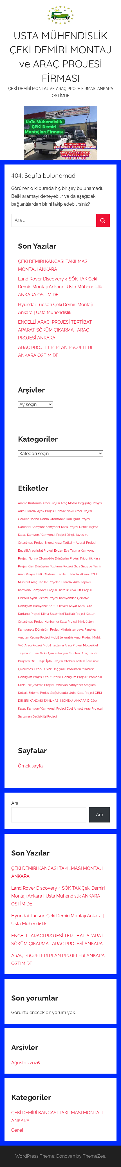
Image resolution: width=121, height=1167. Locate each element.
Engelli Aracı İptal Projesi (35, 550)
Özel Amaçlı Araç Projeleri (85, 708)
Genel (17, 1130)
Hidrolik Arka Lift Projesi (74, 590)
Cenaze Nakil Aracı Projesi (73, 511)
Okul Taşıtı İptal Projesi (47, 661)
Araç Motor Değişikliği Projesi (81, 503)
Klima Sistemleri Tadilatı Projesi (63, 613)
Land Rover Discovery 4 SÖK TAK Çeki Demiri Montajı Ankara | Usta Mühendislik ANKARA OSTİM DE (60, 286)
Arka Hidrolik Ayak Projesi (36, 511)
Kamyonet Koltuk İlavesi (50, 605)
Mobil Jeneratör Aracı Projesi (71, 637)
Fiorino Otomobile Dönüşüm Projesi (53, 558)
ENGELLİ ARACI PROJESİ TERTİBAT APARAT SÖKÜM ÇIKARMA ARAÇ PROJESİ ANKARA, (55, 330)
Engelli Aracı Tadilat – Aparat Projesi (69, 542)
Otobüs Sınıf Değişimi (49, 669)
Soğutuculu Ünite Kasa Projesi (72, 692)
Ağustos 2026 (25, 1062)
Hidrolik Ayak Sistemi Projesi (38, 598)
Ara (15, 803)
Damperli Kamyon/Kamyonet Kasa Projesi (48, 526)
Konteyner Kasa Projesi (60, 621)
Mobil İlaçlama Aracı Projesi (62, 645)
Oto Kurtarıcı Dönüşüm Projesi (64, 677)
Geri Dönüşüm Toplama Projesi (50, 566)
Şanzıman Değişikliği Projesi (37, 716)
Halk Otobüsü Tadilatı (51, 574)
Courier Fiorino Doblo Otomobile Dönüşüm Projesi (54, 519)
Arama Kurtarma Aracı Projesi (39, 503)
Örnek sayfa (30, 766)
